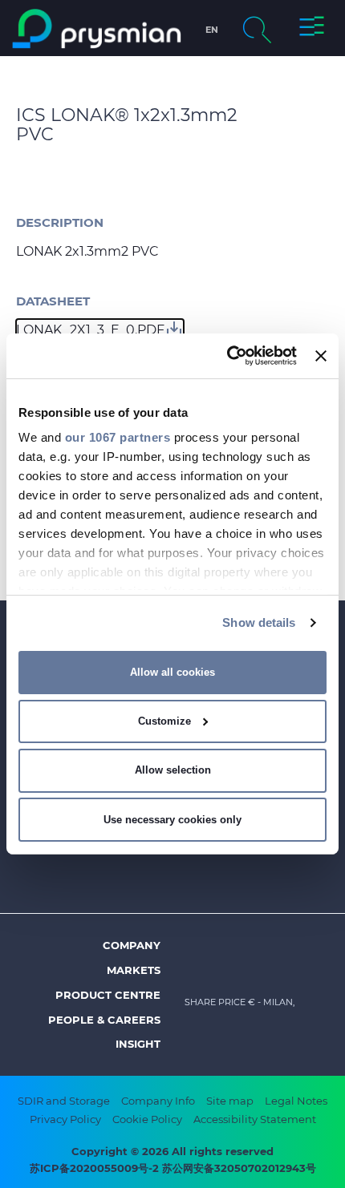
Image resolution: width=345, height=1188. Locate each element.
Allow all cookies (172, 672)
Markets (133, 970)
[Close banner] (321, 356)
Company (131, 945)
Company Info (158, 1100)
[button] (311, 29)
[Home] (96, 29)
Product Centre (107, 994)
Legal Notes (296, 1100)
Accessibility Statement (254, 1119)
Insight (138, 1043)
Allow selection (173, 770)
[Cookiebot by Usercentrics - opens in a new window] (227, 355)
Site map (230, 1100)
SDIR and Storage (64, 1100)
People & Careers (104, 1019)
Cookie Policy (147, 1119)
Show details (258, 622)
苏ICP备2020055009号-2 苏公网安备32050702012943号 (173, 1168)
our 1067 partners (118, 437)
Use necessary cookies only (173, 820)
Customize (164, 721)
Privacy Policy (65, 1119)
